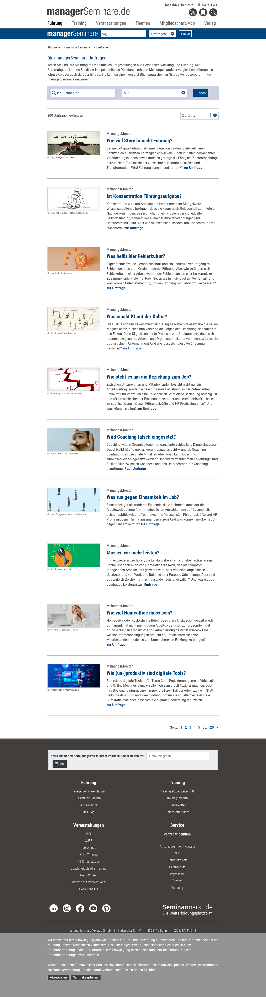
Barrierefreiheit (177, 860)
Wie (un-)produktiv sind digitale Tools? (146, 673)
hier (152, 970)
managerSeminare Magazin (89, 791)
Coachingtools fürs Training (89, 868)
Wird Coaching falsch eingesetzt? (141, 437)
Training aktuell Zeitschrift (177, 791)
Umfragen (103, 47)
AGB (177, 853)
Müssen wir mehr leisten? (133, 553)
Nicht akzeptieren (85, 977)
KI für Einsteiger (88, 862)
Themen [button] (142, 23)
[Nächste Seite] (217, 727)
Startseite (53, 47)
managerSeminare (78, 47)
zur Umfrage (192, 168)
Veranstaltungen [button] (111, 23)
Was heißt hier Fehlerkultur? (136, 256)
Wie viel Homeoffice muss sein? (139, 613)
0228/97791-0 (183, 931)
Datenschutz (177, 867)
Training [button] (79, 23)
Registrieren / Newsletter (179, 4)
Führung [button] (54, 23)
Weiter (59, 764)
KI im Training (89, 855)
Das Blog (89, 812)
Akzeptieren (58, 977)
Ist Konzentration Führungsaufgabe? (144, 196)
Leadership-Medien (88, 798)
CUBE (88, 841)
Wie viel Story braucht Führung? (139, 141)
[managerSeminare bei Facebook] (80, 908)
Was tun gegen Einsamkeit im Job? (143, 497)
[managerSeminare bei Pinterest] (106, 908)
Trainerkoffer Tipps (177, 812)
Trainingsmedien (177, 798)
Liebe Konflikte (88, 889)
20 (212, 727)
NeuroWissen (88, 875)
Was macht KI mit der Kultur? (137, 316)
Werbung (177, 888)
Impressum (177, 874)
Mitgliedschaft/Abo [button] (177, 23)
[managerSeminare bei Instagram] (67, 908)
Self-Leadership (89, 805)
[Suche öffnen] (214, 13)
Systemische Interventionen (89, 882)
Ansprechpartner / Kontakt (177, 846)
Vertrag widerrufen (177, 834)
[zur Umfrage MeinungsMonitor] (73, 143)
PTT (88, 834)
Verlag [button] (210, 23)
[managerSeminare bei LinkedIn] (53, 908)
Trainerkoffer (177, 805)
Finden (185, 33)
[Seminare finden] (188, 910)
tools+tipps (88, 848)
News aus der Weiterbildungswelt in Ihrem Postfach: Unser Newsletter (97, 756)
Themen (177, 881)
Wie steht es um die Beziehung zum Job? (149, 377)
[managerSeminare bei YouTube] (93, 908)
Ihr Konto (208, 4)
